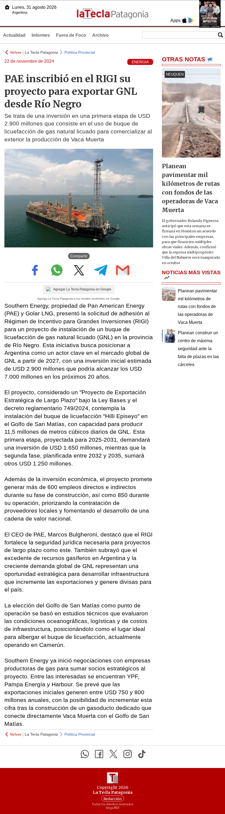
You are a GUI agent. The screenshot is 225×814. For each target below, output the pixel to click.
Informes (41, 35)
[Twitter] (113, 754)
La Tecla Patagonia (41, 52)
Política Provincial (79, 52)
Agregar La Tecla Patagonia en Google (82, 289)
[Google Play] (191, 20)
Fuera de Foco (71, 35)
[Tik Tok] (142, 754)
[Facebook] (99, 754)
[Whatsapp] (84, 754)
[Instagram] (127, 754)
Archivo (100, 35)
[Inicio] (7, 7)
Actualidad (14, 35)
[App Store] (184, 20)
